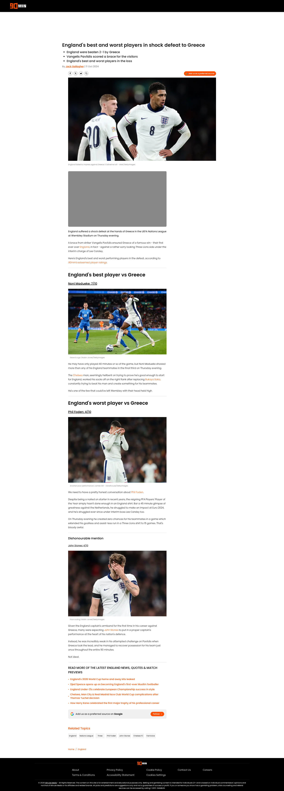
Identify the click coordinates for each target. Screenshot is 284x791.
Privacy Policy (115, 770)
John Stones (111, 630)
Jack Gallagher (75, 66)
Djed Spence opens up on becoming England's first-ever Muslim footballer (114, 684)
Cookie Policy (154, 770)
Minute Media (51, 782)
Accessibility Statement (120, 775)
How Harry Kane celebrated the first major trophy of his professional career (114, 703)
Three (100, 735)
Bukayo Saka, (153, 379)
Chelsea (78, 375)
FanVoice (151, 735)
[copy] (86, 73)
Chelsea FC (138, 735)
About (75, 770)
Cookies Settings (156, 775)
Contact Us (184, 770)
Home (71, 749)
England (84, 247)
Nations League (86, 735)
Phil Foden (137, 492)
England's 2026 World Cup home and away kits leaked (102, 679)
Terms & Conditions (83, 775)
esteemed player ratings (87, 262)
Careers (207, 770)
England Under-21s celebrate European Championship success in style (112, 689)
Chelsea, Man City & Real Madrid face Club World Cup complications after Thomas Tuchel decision (114, 696)
